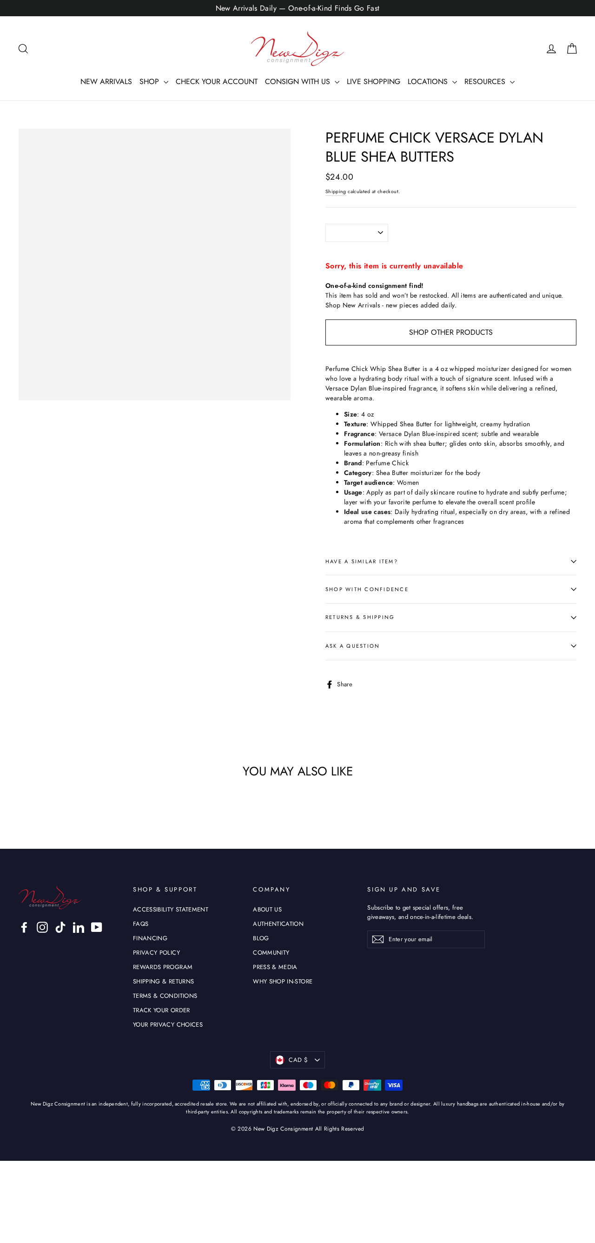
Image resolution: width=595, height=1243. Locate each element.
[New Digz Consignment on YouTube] (96, 927)
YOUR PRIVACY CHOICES (168, 1024)
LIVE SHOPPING (373, 81)
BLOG (261, 938)
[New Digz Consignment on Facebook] (24, 927)
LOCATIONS (429, 81)
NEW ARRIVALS (106, 81)
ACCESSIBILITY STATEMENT (170, 909)
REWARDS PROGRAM (162, 967)
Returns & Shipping (360, 617)
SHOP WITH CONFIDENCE (367, 589)
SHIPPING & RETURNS (163, 981)
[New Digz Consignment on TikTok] (60, 927)
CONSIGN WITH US (298, 81)
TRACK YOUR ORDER (161, 1010)
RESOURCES (486, 81)
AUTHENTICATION (278, 923)
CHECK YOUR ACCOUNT (217, 81)
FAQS (140, 923)
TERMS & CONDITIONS (165, 995)
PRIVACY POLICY (156, 952)
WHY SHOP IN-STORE (282, 981)
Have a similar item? (361, 561)
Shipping (335, 191)
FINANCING (150, 938)
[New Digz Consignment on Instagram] (42, 927)
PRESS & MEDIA (275, 967)
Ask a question (352, 646)
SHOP (150, 81)
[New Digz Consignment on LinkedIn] (78, 927)
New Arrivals (361, 305)
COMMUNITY (271, 952)
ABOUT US (267, 909)
